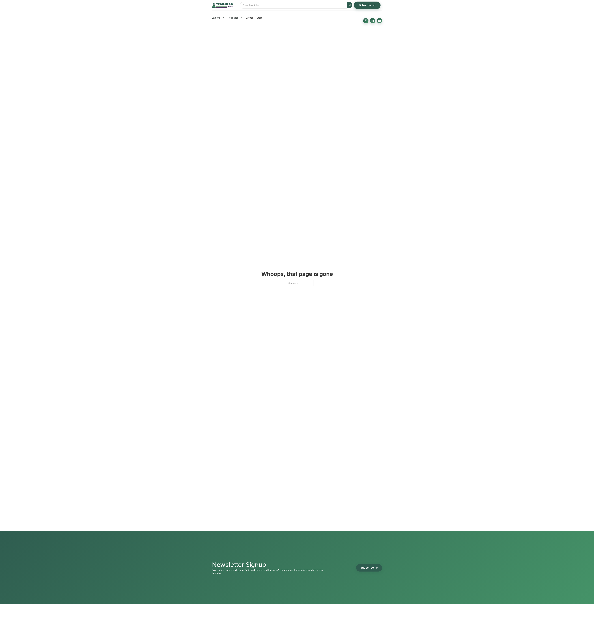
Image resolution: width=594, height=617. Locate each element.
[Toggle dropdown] (223, 18)
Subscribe (365, 5)
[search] (349, 5)
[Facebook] (372, 21)
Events (249, 17)
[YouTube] (379, 21)
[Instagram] (366, 21)
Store (260, 17)
